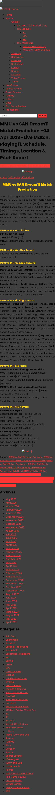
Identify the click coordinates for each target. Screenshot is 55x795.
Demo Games (13, 685)
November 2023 (14, 583)
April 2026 (11, 502)
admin (30, 177)
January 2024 (13, 576)
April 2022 (11, 622)
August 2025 (12, 531)
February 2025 (14, 552)
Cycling (15, 67)
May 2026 (11, 499)
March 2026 (12, 506)
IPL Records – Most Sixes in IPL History (20, 474)
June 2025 (11, 538)
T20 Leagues (24, 29)
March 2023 (12, 611)
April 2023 (11, 608)
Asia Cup (16, 53)
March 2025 (12, 548)
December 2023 (15, 580)
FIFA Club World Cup (17, 692)
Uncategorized (14, 780)
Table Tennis (18, 78)
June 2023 (11, 601)
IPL (24, 32)
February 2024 (14, 573)
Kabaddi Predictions (39, 166)
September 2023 (15, 590)
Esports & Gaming (16, 689)
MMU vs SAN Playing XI (20, 467)
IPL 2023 (10, 720)
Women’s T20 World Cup (36, 50)
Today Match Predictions (14, 166)
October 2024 (13, 559)
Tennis (14, 81)
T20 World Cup (25, 43)
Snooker (10, 748)
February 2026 (14, 509)
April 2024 (11, 566)
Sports (9, 18)
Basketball (17, 64)
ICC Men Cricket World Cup (32, 25)
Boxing (14, 71)
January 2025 (13, 555)
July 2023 (11, 597)
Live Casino (12, 85)
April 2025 (11, 545)
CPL (25, 36)
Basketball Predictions (18, 653)
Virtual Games (13, 784)
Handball (11, 703)
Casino (9, 664)
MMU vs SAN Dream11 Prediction (26, 457)
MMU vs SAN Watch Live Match (30, 471)
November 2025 (14, 520)
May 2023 (11, 604)
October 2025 (13, 523)
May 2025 (11, 541)
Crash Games (13, 92)
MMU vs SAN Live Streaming (32, 460)
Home (9, 14)
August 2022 (12, 615)
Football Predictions (17, 699)
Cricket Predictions (16, 678)
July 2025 (11, 534)
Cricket (15, 21)
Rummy (10, 95)
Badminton (17, 57)
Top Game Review (16, 106)
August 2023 (12, 594)
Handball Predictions (17, 706)
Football (15, 74)
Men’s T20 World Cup (34, 46)
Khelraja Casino (14, 727)
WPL (8, 791)
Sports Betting (14, 88)
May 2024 (11, 562)
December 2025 (15, 516)
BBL (24, 39)
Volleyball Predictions (17, 787)
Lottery (10, 99)
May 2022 (11, 618)
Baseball (16, 60)
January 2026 (13, 513)
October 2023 (13, 587)
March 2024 (12, 569)
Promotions (12, 109)
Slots (8, 102)
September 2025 (15, 527)
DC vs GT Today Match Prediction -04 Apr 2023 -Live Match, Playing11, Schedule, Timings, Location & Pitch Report (27, 482)
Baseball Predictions (17, 646)
